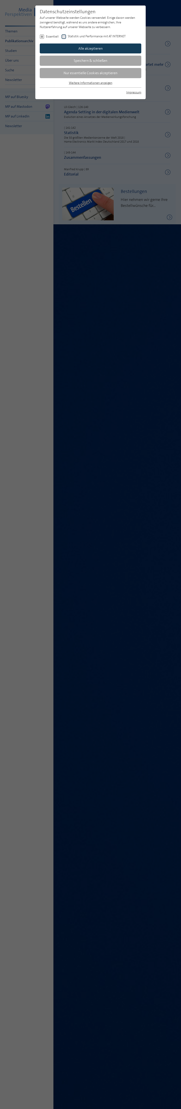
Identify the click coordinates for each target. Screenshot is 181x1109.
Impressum (133, 92)
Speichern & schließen (90, 60)
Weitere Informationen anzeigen (90, 83)
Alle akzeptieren (90, 48)
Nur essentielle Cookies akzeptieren (90, 73)
